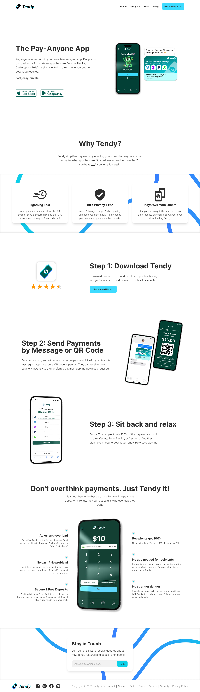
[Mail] (58, 686)
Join (122, 663)
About (146, 6)
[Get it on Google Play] (52, 93)
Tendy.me (134, 6)
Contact (122, 686)
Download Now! (103, 289)
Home (123, 6)
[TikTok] (38, 686)
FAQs (156, 6)
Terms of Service (148, 686)
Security (164, 686)
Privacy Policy (180, 686)
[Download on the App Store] (26, 93)
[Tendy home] (25, 6)
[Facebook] (51, 686)
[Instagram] (44, 686)
